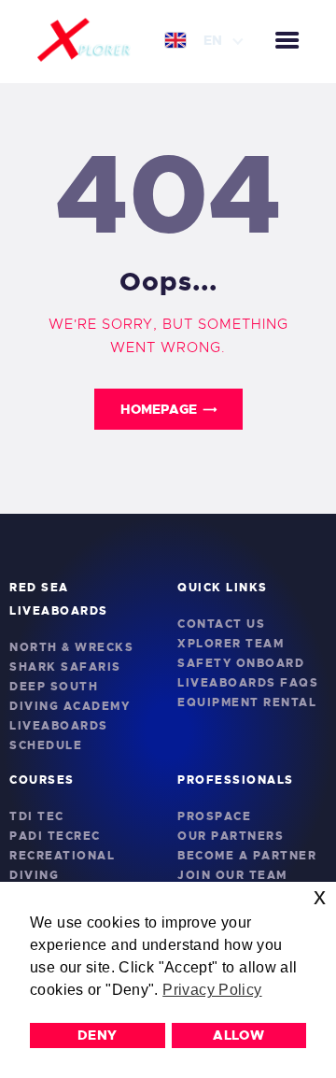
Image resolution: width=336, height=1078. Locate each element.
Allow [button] (238, 1035)
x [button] (320, 896)
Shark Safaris (65, 667)
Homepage (158, 409)
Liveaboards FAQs (247, 682)
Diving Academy (69, 706)
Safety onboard (240, 663)
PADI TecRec (55, 836)
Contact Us (221, 624)
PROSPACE (214, 816)
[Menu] (287, 41)
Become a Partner (246, 855)
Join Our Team (232, 875)
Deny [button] (97, 1035)
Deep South (53, 686)
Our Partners (230, 836)
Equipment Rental (246, 702)
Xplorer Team (230, 643)
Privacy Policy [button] (211, 990)
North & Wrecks (71, 647)
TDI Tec (36, 816)
